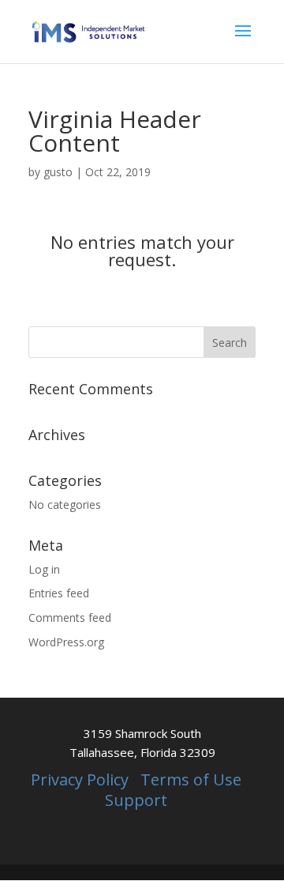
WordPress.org (66, 641)
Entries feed (58, 593)
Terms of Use (190, 779)
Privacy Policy (80, 779)
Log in (44, 569)
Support (136, 800)
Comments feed (69, 617)
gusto (58, 171)
